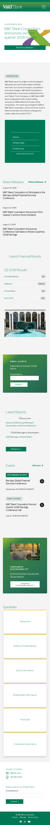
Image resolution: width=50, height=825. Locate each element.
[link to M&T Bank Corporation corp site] (13, 6)
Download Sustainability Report (24, 584)
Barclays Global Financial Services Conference (18, 482)
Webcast (25, 284)
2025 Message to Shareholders (19, 437)
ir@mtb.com (13, 773)
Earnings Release (25, 277)
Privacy (15, 817)
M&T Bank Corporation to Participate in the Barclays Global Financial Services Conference (24, 195)
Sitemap (23, 817)
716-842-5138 (14, 777)
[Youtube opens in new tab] (29, 822)
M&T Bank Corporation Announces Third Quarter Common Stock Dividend (22, 213)
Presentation (25, 292)
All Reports (15, 449)
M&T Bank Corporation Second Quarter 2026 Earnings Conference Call (21, 507)
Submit (18, 384)
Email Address (12, 790)
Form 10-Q (25, 299)
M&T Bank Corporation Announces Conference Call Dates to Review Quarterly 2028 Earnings (24, 231)
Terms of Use (33, 817)
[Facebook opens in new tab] (21, 822)
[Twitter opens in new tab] (25, 822)
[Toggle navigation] (44, 7)
